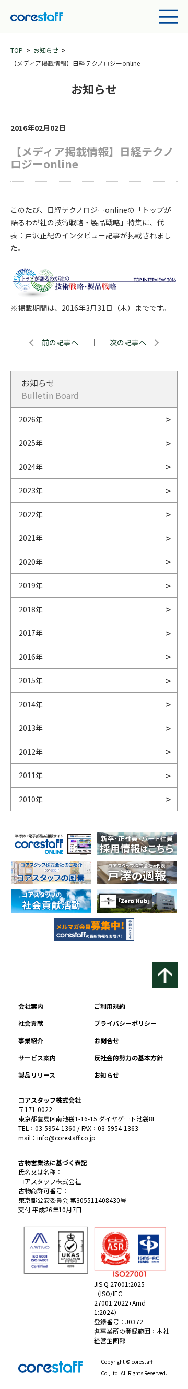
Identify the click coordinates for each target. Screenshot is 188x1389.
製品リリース (36, 1074)
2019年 (31, 585)
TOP (16, 49)
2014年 (31, 704)
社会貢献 (30, 1023)
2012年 (31, 751)
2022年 (31, 514)
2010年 (31, 799)
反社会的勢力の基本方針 (128, 1057)
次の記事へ (128, 342)
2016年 (31, 656)
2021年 (31, 538)
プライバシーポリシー (125, 1023)
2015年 (31, 680)
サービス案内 (37, 1057)
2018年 (31, 609)
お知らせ (45, 49)
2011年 (31, 775)
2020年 (31, 562)
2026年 (31, 419)
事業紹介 (30, 1040)
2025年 (31, 443)
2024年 (31, 467)
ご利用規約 (109, 1005)
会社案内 (30, 1005)
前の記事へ (60, 342)
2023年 (31, 490)
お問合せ (106, 1040)
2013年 (31, 727)
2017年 (31, 632)
